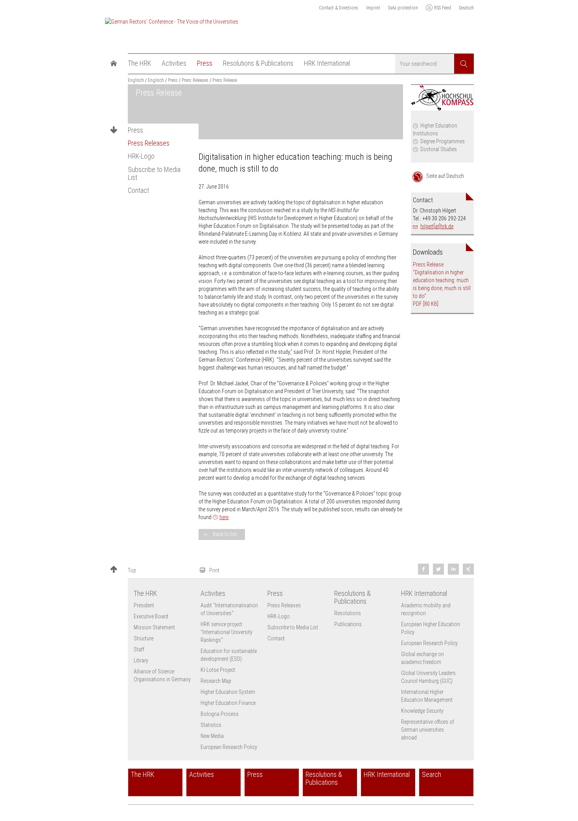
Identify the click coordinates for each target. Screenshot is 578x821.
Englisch (136, 80)
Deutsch (466, 8)
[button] (151, 570)
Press (135, 130)
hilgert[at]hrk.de (436, 226)
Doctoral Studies (438, 149)
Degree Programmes (442, 141)
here (223, 517)
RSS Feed (442, 8)
